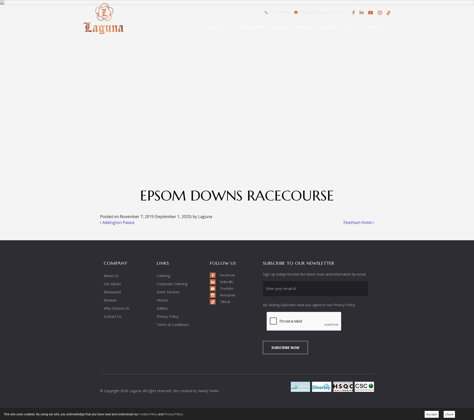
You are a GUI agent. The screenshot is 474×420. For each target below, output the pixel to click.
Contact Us (378, 27)
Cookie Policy (148, 414)
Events (279, 27)
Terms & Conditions (173, 324)
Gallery (328, 27)
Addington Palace (118, 222)
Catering (163, 275)
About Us (218, 27)
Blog (351, 27)
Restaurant (250, 27)
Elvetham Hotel (358, 222)
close (449, 414)
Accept (431, 414)
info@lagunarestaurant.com (320, 12)
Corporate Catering (172, 283)
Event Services (168, 292)
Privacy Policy (167, 316)
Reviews (110, 300)
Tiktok (388, 13)
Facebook (352, 13)
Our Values (112, 283)
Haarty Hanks (208, 390)
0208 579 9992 (280, 12)
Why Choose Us (116, 308)
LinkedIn (361, 13)
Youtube (370, 13)
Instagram (379, 13)
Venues (303, 27)
